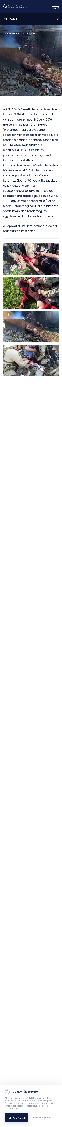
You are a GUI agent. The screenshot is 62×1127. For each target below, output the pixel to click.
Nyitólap (12, 33)
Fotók (32, 33)
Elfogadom (18, 1118)
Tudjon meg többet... (43, 1118)
